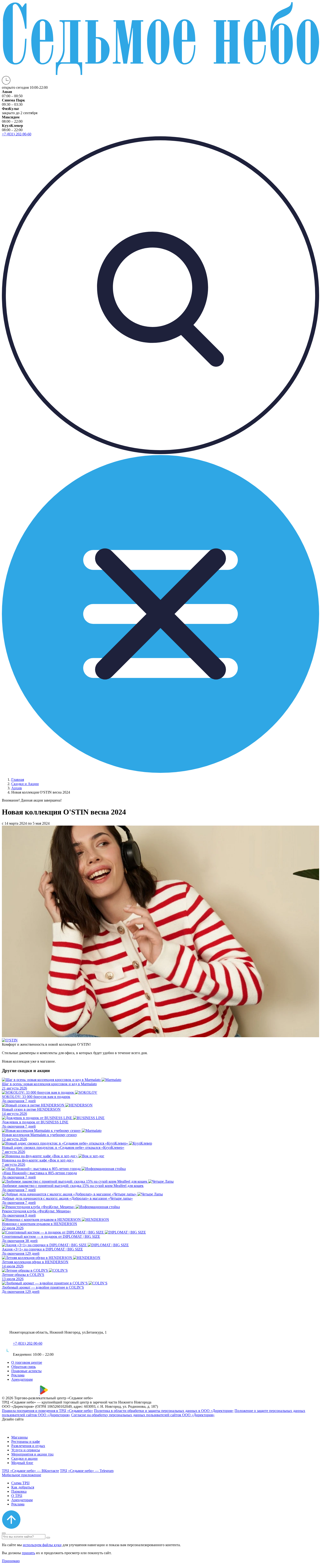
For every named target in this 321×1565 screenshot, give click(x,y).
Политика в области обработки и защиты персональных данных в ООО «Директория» (164, 1411)
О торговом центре (26, 1362)
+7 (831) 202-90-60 (27, 1343)
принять (28, 1553)
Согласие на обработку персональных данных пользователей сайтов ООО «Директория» (143, 1415)
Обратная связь (23, 1367)
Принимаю (11, 1561)
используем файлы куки (42, 1545)
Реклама (17, 1375)
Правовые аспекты (26, 1371)
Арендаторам (22, 1379)
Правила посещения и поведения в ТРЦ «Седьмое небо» (47, 1411)
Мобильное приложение (21, 1475)
